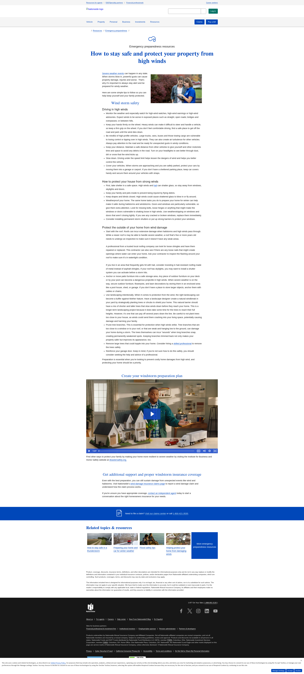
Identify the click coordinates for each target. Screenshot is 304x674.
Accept (290, 670)
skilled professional (182, 343)
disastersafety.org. (118, 460)
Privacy (89, 651)
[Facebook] (181, 611)
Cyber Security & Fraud (104, 651)
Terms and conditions (164, 651)
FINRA (169, 640)
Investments (140, 22)
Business (126, 22)
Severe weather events (113, 73)
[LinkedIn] (206, 611)
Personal (113, 22)
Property (101, 22)
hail (155, 185)
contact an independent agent (162, 493)
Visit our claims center (155, 513)
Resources (154, 22)
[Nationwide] (92, 608)
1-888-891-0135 (210, 603)
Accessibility (147, 651)
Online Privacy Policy (58, 663)
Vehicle (89, 22)
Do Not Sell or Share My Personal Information (192, 651)
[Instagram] (198, 611)
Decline (298, 670)
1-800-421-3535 (180, 513)
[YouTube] (215, 611)
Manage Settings (279, 670)
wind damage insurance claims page (147, 484)
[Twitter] (189, 611)
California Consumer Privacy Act (128, 651)
